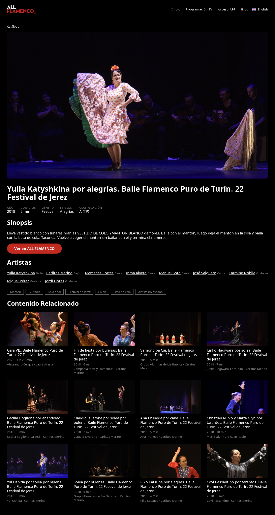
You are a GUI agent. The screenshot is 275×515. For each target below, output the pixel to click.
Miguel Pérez (18, 281)
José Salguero (204, 272)
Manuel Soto (170, 272)
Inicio (176, 9)
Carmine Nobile (242, 272)
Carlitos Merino (59, 272)
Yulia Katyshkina (21, 272)
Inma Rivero (136, 272)
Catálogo (13, 26)
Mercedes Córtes (99, 272)
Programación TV (199, 9)
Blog (244, 9)
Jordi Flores (54, 281)
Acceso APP (227, 9)
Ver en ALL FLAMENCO (34, 248)
